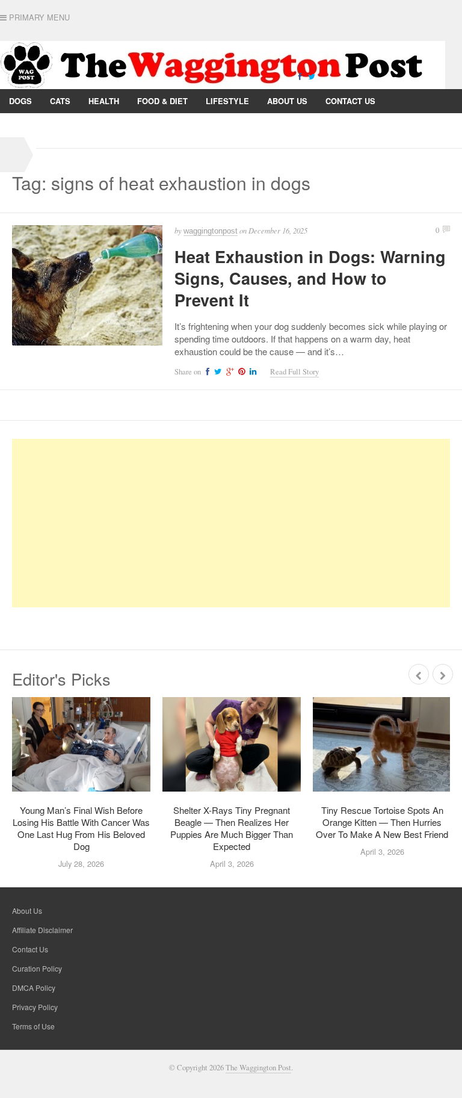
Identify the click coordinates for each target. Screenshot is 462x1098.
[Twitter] (312, 75)
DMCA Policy (33, 987)
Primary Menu (38, 17)
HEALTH (103, 101)
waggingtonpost (210, 230)
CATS (60, 101)
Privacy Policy (42, 125)
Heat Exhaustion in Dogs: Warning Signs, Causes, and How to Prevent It (310, 278)
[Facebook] (300, 75)
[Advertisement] (231, 523)
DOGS (20, 101)
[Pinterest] (240, 372)
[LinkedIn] (251, 372)
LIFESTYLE (227, 101)
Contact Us (350, 101)
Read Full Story (294, 372)
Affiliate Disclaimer (42, 930)
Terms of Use (33, 1026)
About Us (287, 101)
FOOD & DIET (162, 101)
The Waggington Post (258, 1067)
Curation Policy (37, 968)
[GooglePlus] (228, 372)
